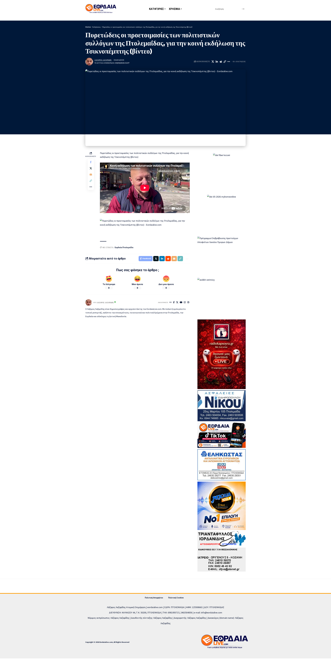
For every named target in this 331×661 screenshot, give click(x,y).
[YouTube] (180, 303)
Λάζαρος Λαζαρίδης (103, 60)
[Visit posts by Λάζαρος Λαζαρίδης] (89, 61)
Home (88, 27)
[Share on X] (213, 62)
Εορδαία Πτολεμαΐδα (124, 247)
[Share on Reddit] (221, 62)
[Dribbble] (188, 303)
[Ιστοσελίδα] (170, 303)
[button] (225, 62)
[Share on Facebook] (91, 162)
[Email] (91, 174)
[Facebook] (174, 303)
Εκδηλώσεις (96, 27)
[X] (177, 303)
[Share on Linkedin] (217, 62)
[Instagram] (184, 303)
